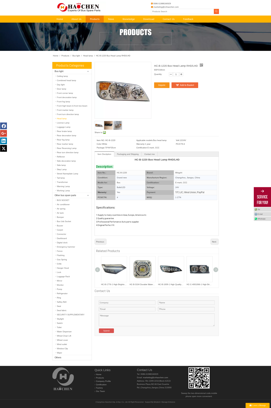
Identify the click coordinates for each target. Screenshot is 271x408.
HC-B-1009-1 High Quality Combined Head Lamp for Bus (171, 284)
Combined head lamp (66, 80)
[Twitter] (3, 148)
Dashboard (62, 238)
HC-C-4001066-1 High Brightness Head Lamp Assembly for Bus (199, 284)
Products (100, 378)
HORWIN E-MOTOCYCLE (62, 406)
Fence (60, 251)
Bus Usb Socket (64, 221)
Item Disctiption (104, 154)
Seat (59, 306)
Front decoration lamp (67, 97)
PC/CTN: (180, 144)
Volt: (178, 140)
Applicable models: (144, 140)
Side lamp (61, 165)
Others (58, 357)
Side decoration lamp (66, 161)
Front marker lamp (65, 110)
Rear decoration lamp (66, 135)
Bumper (60, 217)
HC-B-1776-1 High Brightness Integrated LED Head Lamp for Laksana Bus (114, 284)
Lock (59, 272)
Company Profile (103, 381)
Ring (59, 298)
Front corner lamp (65, 93)
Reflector (61, 157)
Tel (259, 209)
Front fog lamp (63, 101)
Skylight (60, 319)
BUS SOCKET (63, 200)
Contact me (149, 154)
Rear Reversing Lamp (67, 148)
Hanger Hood (63, 268)
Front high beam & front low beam (72, 106)
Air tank (60, 213)
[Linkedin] (3, 140)
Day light (61, 84)
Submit (106, 331)
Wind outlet (62, 344)
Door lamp (61, 89)
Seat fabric (61, 310)
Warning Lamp (63, 186)
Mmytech (157, 402)
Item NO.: (101, 140)
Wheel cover (62, 340)
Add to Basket (187, 85)
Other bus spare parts (65, 195)
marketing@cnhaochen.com (166, 7)
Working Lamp (63, 190)
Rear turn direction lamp (67, 152)
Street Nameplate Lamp (67, 173)
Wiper (59, 353)
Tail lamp (61, 178)
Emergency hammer (66, 247)
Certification (101, 384)
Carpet (60, 230)
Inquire (161, 85)
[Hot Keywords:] (216, 11)
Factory (99, 388)
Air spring (61, 209)
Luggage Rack (63, 276)
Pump (59, 289)
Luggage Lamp (63, 127)
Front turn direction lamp (68, 114)
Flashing (61, 255)
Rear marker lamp (65, 144)
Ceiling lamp (62, 76)
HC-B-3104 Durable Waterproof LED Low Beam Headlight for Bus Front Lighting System (142, 284)
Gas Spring (62, 259)
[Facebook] (3, 125)
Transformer (62, 182)
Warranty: (140, 144)
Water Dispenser (64, 331)
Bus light (59, 71)
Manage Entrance (168, 402)
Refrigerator (62, 293)
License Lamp (63, 123)
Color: (99, 144)
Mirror (59, 281)
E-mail (260, 214)
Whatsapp (261, 219)
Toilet (59, 327)
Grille (59, 264)
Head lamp (62, 118)
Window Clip (62, 348)
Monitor (60, 285)
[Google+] (3, 133)
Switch (60, 323)
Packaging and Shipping (128, 154)
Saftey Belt (61, 302)
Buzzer (60, 225)
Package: (101, 148)
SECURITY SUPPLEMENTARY (70, 314)
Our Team (100, 391)
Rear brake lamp (64, 131)
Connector (61, 234)
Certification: (141, 148)
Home (98, 374)
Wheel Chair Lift (64, 336)
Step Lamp (62, 169)
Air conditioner (63, 204)
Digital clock (62, 242)
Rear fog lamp (63, 140)
